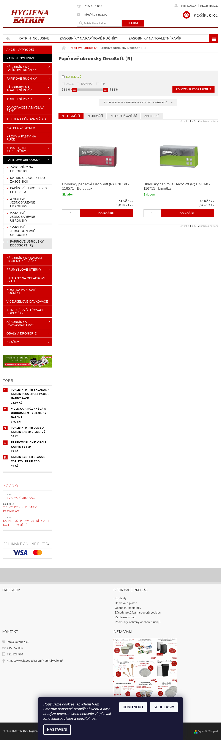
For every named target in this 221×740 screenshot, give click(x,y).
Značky (12, 342)
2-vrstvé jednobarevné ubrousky (22, 216)
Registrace (209, 5)
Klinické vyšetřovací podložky (24, 311)
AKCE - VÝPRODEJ (20, 49)
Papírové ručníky (21, 78)
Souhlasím (163, 707)
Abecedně (151, 116)
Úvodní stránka (8, 38)
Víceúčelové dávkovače (27, 301)
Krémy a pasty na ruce (21, 138)
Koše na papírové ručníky (21, 291)
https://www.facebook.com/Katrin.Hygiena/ (35, 660)
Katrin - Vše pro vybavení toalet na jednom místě (26, 523)
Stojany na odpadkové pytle (26, 279)
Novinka (87, 83)
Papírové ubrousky (23, 159)
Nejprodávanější (124, 116)
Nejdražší (95, 116)
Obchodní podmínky (128, 607)
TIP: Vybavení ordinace (19, 498)
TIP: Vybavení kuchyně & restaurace (20, 509)
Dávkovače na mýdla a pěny (25, 109)
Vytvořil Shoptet (208, 731)
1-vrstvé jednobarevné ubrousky (22, 231)
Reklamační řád (125, 617)
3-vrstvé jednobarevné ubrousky (22, 202)
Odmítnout (133, 707)
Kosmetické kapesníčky (16, 149)
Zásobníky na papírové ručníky (89, 38)
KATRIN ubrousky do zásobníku (27, 179)
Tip (103, 83)
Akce (70, 83)
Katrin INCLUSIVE (34, 38)
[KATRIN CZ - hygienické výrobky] (39, 16)
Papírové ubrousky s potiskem (28, 190)
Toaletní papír (19, 99)
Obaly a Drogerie (21, 333)
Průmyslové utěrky (23, 269)
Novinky (10, 486)
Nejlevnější (71, 116)
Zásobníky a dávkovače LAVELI (21, 323)
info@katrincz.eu (18, 642)
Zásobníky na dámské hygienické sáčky (24, 259)
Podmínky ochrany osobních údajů (137, 622)
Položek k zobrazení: (193, 89)
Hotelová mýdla (20, 127)
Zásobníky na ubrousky (21, 169)
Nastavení (57, 729)
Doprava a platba (126, 603)
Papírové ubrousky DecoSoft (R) (27, 243)
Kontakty (121, 598)
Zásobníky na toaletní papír (155, 38)
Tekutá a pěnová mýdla (26, 119)
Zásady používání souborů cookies (138, 612)
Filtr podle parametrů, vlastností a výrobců (136, 102)
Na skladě (73, 76)
